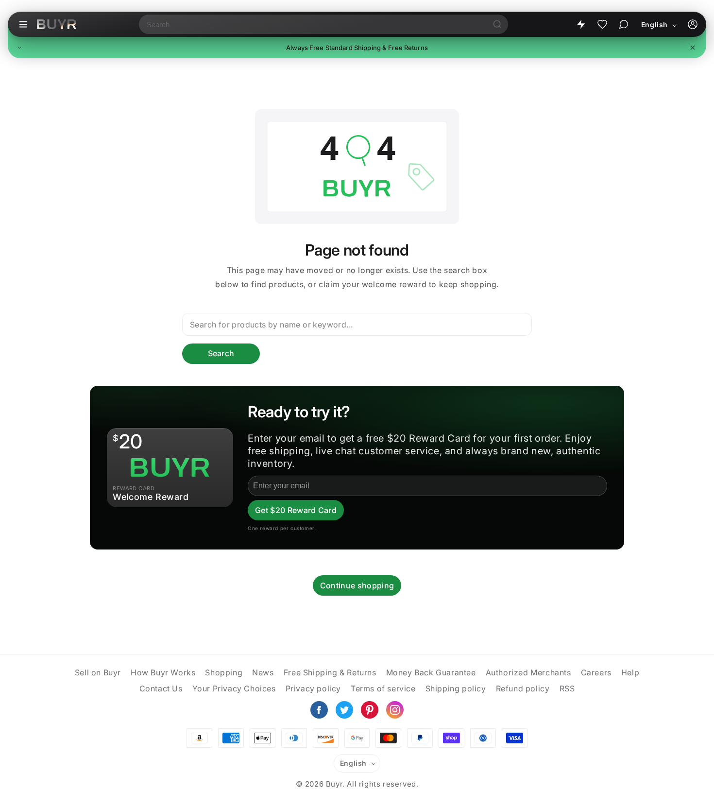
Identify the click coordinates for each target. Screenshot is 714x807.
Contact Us (161, 688)
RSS (567, 688)
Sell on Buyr (98, 672)
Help (630, 672)
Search (221, 353)
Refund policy (523, 688)
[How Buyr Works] (581, 24)
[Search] (497, 24)
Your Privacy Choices (234, 688)
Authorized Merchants (528, 672)
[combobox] (313, 24)
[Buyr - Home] (56, 24)
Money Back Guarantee (431, 672)
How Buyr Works (163, 672)
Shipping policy (455, 688)
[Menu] (23, 24)
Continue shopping (357, 585)
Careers (596, 672)
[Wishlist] (602, 24)
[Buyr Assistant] (623, 24)
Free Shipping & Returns (330, 672)
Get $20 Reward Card (296, 510)
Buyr (334, 784)
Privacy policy (313, 688)
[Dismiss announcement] (692, 47)
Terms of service (383, 688)
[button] (357, 47)
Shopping (223, 672)
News (262, 672)
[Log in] (692, 24)
